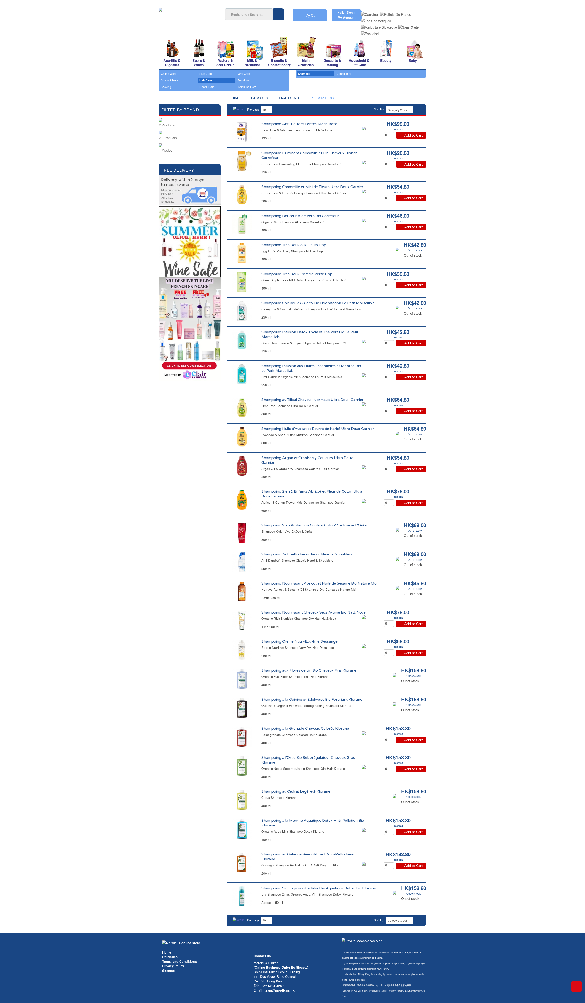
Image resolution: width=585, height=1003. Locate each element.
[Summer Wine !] (190, 240)
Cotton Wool (168, 73)
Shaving (166, 87)
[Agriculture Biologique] (379, 25)
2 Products (167, 125)
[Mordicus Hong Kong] (181, 942)
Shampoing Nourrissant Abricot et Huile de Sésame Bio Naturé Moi (319, 583)
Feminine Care (247, 87)
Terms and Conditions (179, 961)
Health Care (207, 87)
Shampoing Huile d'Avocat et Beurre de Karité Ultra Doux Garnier (317, 428)
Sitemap (168, 970)
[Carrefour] (370, 13)
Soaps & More (169, 80)
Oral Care (244, 73)
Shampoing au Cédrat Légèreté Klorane (295, 791)
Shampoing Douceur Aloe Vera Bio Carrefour (300, 216)
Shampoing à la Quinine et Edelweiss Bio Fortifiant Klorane (311, 699)
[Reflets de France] (395, 13)
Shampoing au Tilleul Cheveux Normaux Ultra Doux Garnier (312, 399)
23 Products (168, 137)
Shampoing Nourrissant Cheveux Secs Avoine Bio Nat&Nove (313, 612)
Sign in (351, 12)
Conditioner (344, 73)
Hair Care (205, 80)
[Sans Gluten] (409, 25)
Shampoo (304, 74)
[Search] (278, 14)
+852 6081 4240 (272, 985)
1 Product (166, 150)
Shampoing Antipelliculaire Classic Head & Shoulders (307, 554)
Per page (253, 109)
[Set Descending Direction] (419, 109)
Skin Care (205, 73)
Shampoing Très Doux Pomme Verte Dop (296, 274)
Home (166, 952)
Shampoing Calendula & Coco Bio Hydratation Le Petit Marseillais (317, 303)
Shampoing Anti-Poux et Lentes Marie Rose (299, 124)
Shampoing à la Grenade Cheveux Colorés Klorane (305, 728)
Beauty (260, 98)
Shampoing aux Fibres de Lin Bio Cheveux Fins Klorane (308, 670)
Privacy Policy (173, 966)
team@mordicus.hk (279, 990)
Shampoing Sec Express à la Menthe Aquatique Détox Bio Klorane (318, 888)
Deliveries (170, 957)
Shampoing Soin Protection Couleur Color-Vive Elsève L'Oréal (314, 525)
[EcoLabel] (370, 32)
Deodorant (244, 80)
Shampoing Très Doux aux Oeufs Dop (293, 245)
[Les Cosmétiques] (376, 19)
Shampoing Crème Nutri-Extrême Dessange (299, 641)
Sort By (379, 109)
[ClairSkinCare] (190, 328)
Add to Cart (413, 135)
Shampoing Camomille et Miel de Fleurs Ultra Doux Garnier (312, 187)
